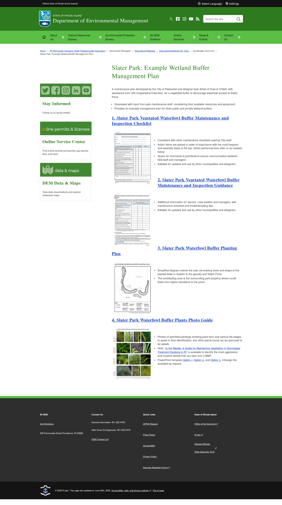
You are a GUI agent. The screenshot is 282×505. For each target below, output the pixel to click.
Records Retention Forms (155, 467)
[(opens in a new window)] (171, 19)
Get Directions (47, 423)
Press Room (149, 434)
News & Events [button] (210, 37)
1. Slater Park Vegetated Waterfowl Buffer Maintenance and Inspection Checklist (170, 120)
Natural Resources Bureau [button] (85, 37)
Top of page (158, 490)
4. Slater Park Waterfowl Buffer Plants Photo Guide (162, 319)
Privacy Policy (150, 456)
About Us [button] (58, 37)
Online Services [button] (185, 37)
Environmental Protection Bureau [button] (126, 37)
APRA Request (150, 423)
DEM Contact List (100, 439)
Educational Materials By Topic (174, 50)
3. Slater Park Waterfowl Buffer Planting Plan (174, 250)
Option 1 (187, 360)
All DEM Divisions (155, 37)
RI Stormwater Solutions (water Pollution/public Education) (77, 50)
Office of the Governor (205, 423)
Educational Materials (145, 50)
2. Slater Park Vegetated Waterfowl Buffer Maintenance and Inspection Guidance (199, 182)
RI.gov (197, 434)
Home (43, 50)
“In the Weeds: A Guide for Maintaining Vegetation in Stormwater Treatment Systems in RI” (199, 350)
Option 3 (215, 360)
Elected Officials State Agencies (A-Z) (204, 447)
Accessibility (149, 445)
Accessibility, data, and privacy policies (130, 490)
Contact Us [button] (233, 37)
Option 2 (199, 360)
